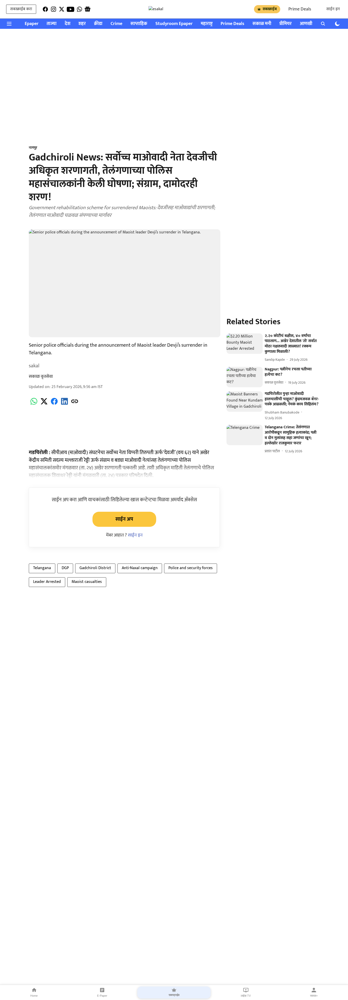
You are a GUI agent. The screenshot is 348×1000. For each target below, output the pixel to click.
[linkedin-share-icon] (64, 404)
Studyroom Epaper (174, 23)
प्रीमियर (285, 23)
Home (34, 995)
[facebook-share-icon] (54, 404)
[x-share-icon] (44, 404)
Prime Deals (299, 9)
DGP (65, 568)
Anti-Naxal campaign (140, 568)
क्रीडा (98, 23)
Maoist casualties (87, 581)
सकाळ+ (314, 995)
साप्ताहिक (138, 23)
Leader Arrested (47, 581)
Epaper (31, 23)
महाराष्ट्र (206, 23)
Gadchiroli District (95, 568)
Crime (116, 23)
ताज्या (52, 23)
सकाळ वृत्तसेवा (41, 376)
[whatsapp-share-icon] (34, 404)
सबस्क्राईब (270, 9)
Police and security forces (190, 568)
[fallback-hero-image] (244, 343)
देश (67, 23)
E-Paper (102, 995)
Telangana (42, 568)
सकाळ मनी (261, 23)
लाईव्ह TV (246, 995)
